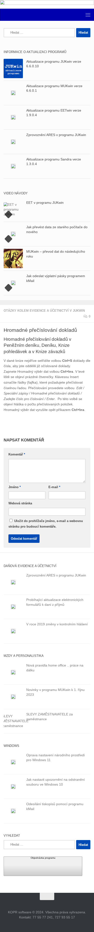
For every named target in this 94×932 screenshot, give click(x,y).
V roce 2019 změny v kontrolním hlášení (57, 624)
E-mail (54, 487)
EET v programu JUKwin (45, 203)
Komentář (16, 454)
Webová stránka (20, 503)
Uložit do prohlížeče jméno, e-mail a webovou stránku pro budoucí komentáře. (45, 524)
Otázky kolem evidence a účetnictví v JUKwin (44, 310)
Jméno (14, 487)
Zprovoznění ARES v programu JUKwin (56, 135)
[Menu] (88, 15)
